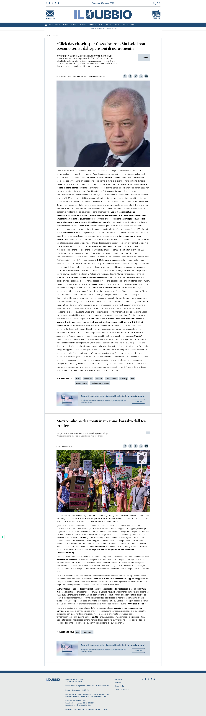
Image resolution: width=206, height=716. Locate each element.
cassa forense (111, 379)
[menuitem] (51, 24)
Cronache (55, 36)
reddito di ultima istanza (100, 383)
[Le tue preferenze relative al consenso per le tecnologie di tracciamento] (2, 537)
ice (77, 632)
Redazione (144, 57)
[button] (154, 3)
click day (123, 379)
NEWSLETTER (50, 17)
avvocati (99, 379)
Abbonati (156, 18)
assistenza (88, 379)
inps (132, 379)
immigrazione (87, 632)
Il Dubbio (48, 36)
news (78, 379)
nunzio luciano (81, 383)
